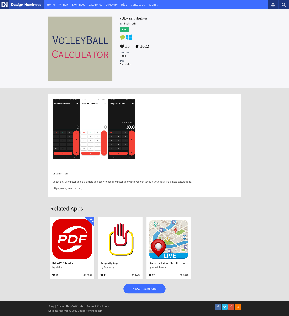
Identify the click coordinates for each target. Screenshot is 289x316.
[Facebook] (218, 307)
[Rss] (238, 307)
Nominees (78, 4)
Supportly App (109, 263)
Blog (124, 4)
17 (105, 274)
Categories (95, 4)
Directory (112, 4)
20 (56, 274)
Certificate (77, 306)
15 (127, 44)
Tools (123, 55)
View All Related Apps (144, 288)
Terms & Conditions (98, 306)
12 (153, 274)
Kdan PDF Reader (62, 263)
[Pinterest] (231, 307)
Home (51, 4)
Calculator (125, 64)
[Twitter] (225, 307)
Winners (63, 4)
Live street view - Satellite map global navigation (179, 263)
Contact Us (138, 4)
